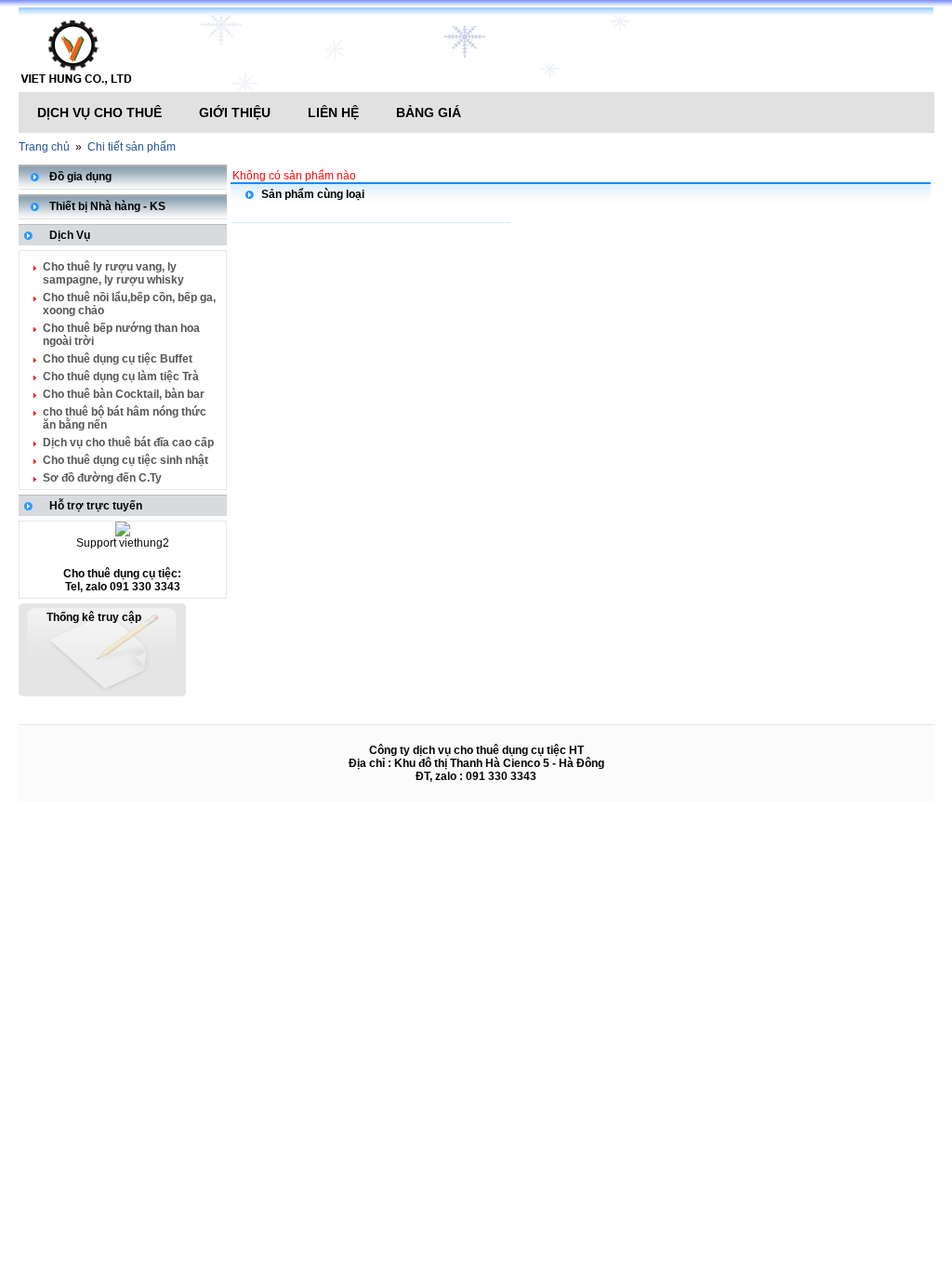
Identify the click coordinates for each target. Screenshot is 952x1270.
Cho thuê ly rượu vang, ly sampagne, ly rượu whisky (113, 273)
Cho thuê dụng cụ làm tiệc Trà (121, 376)
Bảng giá (428, 112)
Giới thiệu (235, 112)
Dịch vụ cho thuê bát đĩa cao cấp (128, 442)
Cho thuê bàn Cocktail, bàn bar (124, 394)
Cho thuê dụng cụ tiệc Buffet (117, 358)
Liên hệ (333, 112)
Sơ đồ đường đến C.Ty (102, 477)
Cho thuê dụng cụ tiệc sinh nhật (125, 460)
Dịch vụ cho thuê (99, 112)
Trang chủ (44, 146)
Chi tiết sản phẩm (131, 146)
